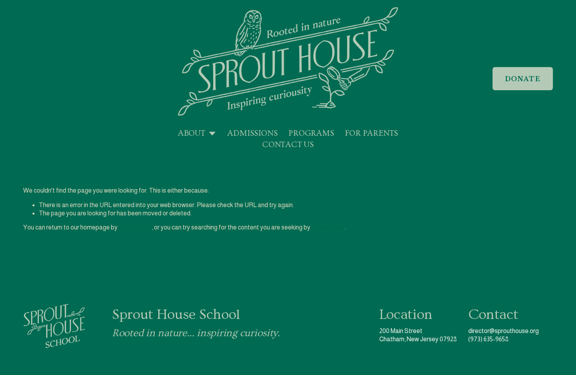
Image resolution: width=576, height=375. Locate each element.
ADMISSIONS (252, 133)
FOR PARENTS (371, 133)
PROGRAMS (311, 133)
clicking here (135, 227)
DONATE (523, 79)
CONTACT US (288, 144)
